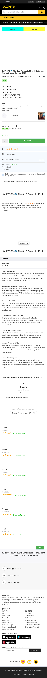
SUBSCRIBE (35, 650)
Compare (15, 116)
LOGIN (12, 29)
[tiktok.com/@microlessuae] (36, 662)
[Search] (41, 12)
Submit (39, 547)
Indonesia (8, 2)
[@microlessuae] (23, 662)
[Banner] (9, 7)
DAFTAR (34, 29)
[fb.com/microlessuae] (29, 662)
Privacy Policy (17, 674)
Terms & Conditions (28, 674)
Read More (23, 243)
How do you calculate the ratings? (16, 397)
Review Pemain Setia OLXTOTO (23, 413)
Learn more (5, 110)
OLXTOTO (29, 203)
